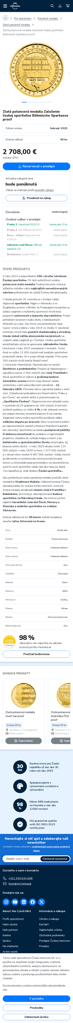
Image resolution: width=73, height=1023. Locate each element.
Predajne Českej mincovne (54, 941)
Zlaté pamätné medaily (16, 25)
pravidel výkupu (44, 190)
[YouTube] (15, 902)
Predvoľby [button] (36, 1008)
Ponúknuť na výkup (39, 198)
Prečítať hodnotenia (36, 654)
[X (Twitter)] (41, 902)
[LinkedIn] (23, 902)
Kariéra (7, 935)
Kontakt (44, 924)
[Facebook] (32, 902)
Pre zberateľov (23, 18)
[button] (8, 73)
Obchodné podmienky (52, 935)
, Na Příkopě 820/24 (24, 230)
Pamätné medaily (48, 18)
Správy (7, 941)
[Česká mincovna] (15, 6)
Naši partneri (10, 930)
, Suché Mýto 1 (22, 254)
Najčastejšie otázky (50, 930)
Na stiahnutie (10, 946)
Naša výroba (10, 924)
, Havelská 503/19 (23, 224)
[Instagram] (6, 902)
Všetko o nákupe (49, 919)
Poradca (44, 946)
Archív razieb (10, 952)
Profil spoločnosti (13, 919)
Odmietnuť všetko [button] (36, 1017)
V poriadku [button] (36, 999)
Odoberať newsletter (55, 858)
